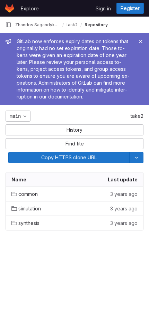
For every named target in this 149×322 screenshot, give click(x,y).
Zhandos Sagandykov (37, 24)
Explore (30, 8)
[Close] (141, 41)
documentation (65, 97)
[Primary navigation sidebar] (8, 24)
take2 (137, 116)
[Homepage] (9, 8)
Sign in (103, 8)
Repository (96, 24)
